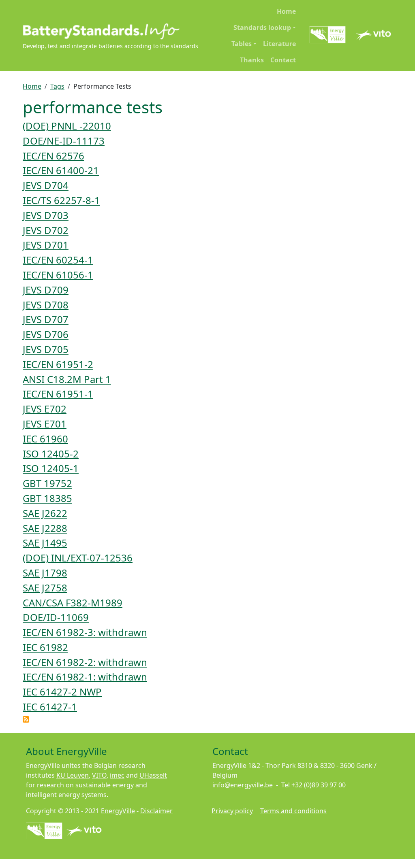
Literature (279, 43)
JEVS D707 (45, 319)
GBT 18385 (47, 498)
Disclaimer (156, 810)
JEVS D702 (45, 230)
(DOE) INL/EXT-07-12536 (78, 557)
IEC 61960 (45, 438)
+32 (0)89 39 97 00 (318, 784)
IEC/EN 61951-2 (58, 364)
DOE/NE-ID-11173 (64, 140)
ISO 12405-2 (51, 453)
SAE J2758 (45, 587)
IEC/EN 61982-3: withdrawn (85, 632)
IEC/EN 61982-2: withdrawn (85, 662)
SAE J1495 (45, 542)
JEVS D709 (45, 289)
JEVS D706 (45, 334)
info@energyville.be (242, 784)
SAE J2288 (45, 528)
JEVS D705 (45, 349)
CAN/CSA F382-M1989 (72, 602)
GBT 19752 (47, 483)
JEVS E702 (44, 408)
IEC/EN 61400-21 (61, 170)
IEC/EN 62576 (53, 155)
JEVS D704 (45, 185)
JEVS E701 (44, 423)
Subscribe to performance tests (26, 719)
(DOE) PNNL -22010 (67, 125)
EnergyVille (118, 810)
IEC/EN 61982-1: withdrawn (85, 676)
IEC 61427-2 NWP (62, 691)
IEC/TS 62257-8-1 (61, 200)
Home (286, 11)
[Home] (110, 31)
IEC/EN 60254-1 (58, 259)
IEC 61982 (45, 647)
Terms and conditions (293, 810)
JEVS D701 (45, 244)
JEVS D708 (45, 304)
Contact (283, 59)
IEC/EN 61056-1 (58, 274)
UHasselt (153, 775)
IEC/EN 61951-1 (58, 393)
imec (117, 775)
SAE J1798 (45, 572)
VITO (99, 775)
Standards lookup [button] (262, 27)
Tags (57, 86)
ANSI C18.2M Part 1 (67, 379)
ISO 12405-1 (51, 468)
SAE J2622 (45, 513)
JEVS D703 (45, 215)
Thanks (252, 59)
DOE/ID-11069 (56, 617)
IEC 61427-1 (50, 706)
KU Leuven (72, 775)
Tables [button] (241, 43)
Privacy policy (232, 810)
